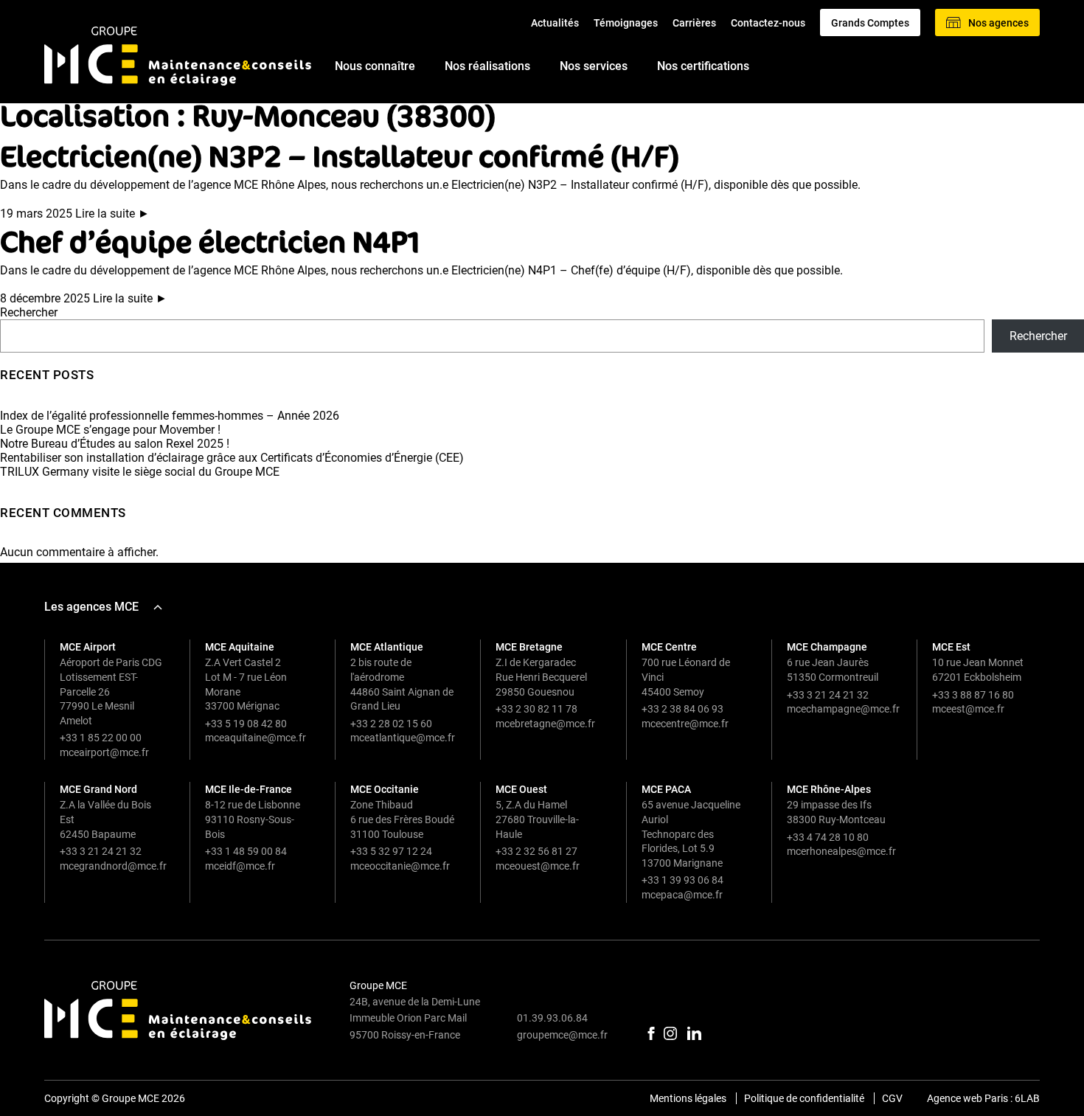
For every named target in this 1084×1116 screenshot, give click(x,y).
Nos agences (998, 23)
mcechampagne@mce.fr (843, 709)
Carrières (694, 23)
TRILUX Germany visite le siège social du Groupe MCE (139, 472)
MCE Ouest (521, 789)
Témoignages (626, 23)
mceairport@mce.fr (104, 752)
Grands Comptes (870, 23)
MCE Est (951, 647)
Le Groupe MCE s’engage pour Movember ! (110, 430)
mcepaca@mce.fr (682, 895)
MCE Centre (669, 647)
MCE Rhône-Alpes (829, 789)
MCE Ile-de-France (248, 789)
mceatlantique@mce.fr (402, 738)
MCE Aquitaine (239, 647)
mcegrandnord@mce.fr (113, 866)
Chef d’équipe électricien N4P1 (210, 241)
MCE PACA (666, 789)
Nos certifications (703, 66)
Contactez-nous (768, 23)
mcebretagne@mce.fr (545, 723)
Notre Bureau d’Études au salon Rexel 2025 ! (114, 444)
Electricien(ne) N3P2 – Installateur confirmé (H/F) (339, 155)
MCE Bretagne (529, 647)
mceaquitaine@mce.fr (255, 738)
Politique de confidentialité (804, 1098)
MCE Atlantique (386, 647)
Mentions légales (688, 1098)
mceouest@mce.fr (538, 866)
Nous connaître (375, 66)
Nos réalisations (487, 66)
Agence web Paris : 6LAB (983, 1098)
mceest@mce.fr (968, 709)
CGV (892, 1098)
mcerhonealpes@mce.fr (841, 851)
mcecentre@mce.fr (685, 723)
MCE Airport (88, 647)
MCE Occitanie (384, 789)
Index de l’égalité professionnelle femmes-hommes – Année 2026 (169, 416)
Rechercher (29, 312)
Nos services (594, 66)
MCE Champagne (827, 647)
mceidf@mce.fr (240, 866)
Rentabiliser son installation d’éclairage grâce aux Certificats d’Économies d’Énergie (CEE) (232, 458)
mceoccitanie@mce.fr (400, 866)
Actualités (555, 23)
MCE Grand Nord (98, 789)
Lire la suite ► (112, 214)
